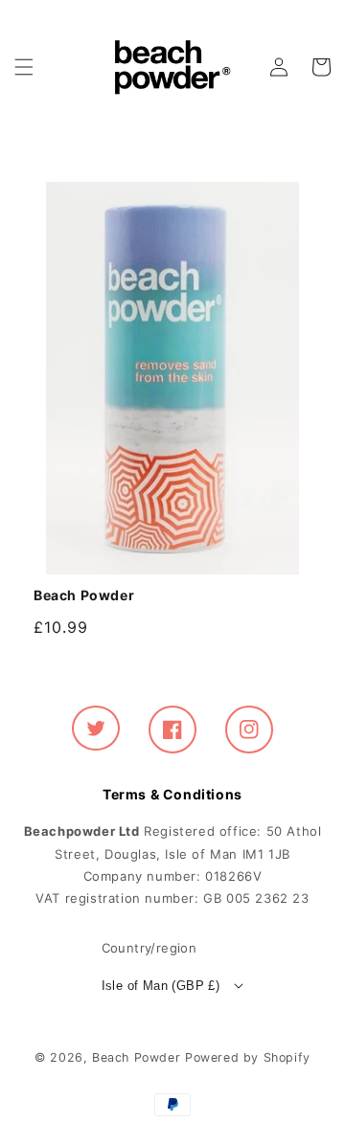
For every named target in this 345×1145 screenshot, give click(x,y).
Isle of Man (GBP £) (161, 985)
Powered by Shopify (247, 1057)
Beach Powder (136, 1057)
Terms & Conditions (172, 794)
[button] (24, 67)
